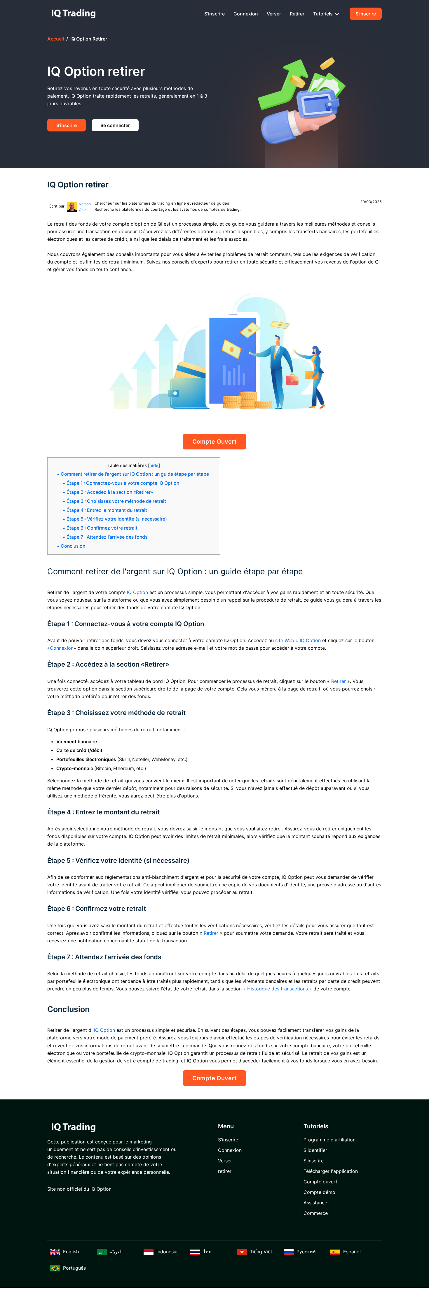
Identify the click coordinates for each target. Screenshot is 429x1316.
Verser (274, 14)
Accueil (55, 39)
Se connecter (115, 125)
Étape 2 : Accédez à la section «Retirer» (110, 492)
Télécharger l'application (331, 1171)
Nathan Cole (85, 207)
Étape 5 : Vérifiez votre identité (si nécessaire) (117, 519)
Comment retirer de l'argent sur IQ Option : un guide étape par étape (135, 474)
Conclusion (73, 546)
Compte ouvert (214, 441)
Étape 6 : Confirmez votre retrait (102, 528)
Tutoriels (323, 14)
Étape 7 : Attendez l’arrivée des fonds (107, 537)
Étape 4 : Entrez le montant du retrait (107, 510)
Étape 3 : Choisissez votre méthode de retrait (116, 501)
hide (153, 465)
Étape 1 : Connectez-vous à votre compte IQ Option (123, 483)
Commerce (316, 1213)
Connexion (245, 14)
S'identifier (315, 1150)
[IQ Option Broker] (73, 13)
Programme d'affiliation (329, 1140)
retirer (297, 14)
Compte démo (319, 1192)
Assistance (315, 1203)
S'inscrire (214, 14)
